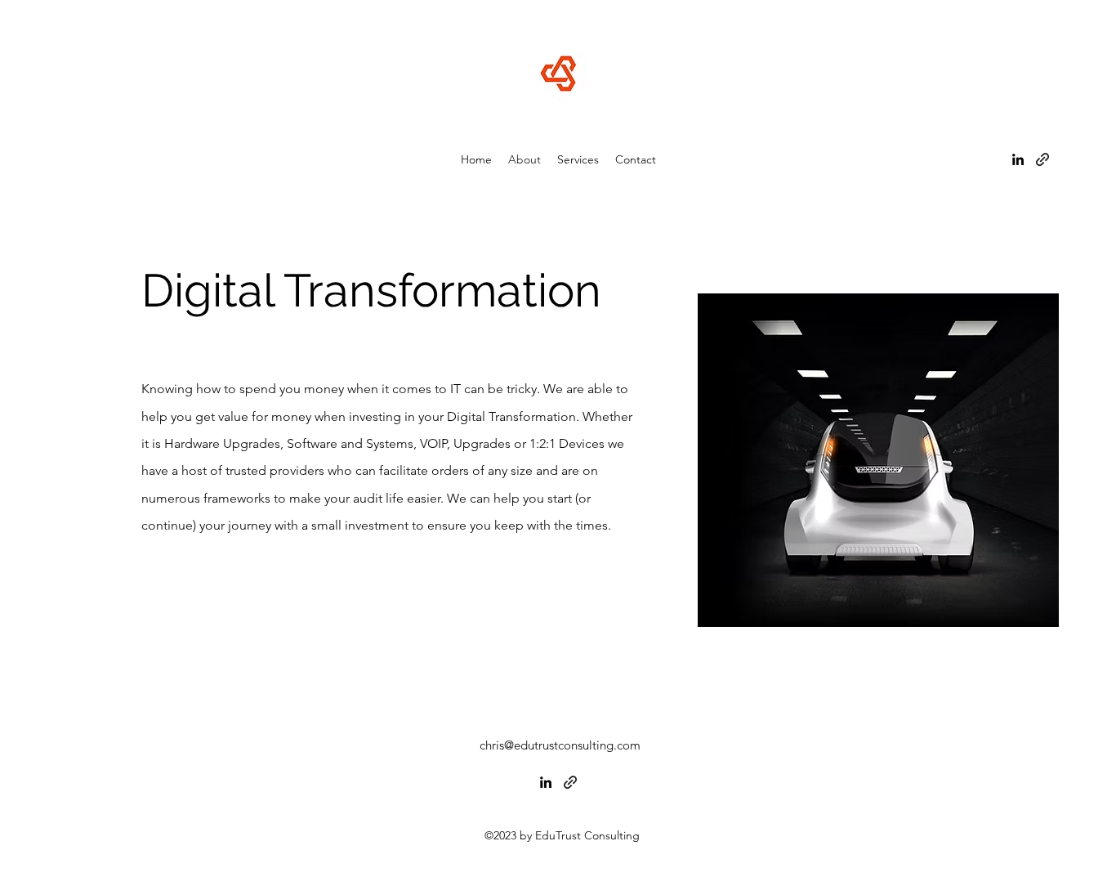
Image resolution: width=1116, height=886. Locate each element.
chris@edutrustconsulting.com (560, 745)
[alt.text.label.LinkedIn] (1018, 159)
